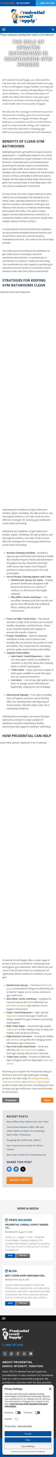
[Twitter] (4, 1353)
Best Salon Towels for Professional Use (26, 1154)
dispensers (12, 1015)
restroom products (11, 1081)
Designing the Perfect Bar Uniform (24, 1140)
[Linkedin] (30, 1353)
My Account (23, 3)
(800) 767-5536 (47, 3)
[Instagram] (11, 1353)
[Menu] (3, 1318)
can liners (15, 1039)
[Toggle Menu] (3, 30)
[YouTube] (24, 1353)
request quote (19, 1180)
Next (47, 1100)
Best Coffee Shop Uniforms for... (25, 1275)
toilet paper (12, 1029)
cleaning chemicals (40, 1078)
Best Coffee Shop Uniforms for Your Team (28, 1121)
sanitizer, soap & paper (38, 1081)
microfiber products (16, 1005)
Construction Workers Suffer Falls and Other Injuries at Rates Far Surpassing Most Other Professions (26, 1131)
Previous (10, 1100)
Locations (8, 3)
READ (10, 1255)
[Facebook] (17, 1353)
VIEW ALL (23, 1255)
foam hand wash (28, 1049)
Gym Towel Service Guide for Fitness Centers (25, 1147)
